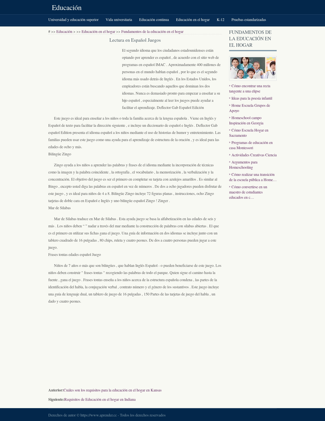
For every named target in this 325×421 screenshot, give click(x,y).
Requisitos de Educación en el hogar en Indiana (100, 399)
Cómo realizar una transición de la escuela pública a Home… (253, 177)
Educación (67, 7)
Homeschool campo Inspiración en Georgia (246, 120)
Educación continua (154, 19)
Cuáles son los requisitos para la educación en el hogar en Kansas (113, 389)
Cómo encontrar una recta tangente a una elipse (249, 88)
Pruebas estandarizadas (248, 19)
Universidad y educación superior (73, 19)
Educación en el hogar (193, 19)
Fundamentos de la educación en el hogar (152, 31)
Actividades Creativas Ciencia (254, 154)
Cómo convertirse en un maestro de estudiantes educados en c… (248, 192)
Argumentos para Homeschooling (243, 164)
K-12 (220, 19)
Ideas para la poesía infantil (251, 98)
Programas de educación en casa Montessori (251, 145)
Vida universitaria (119, 19)
